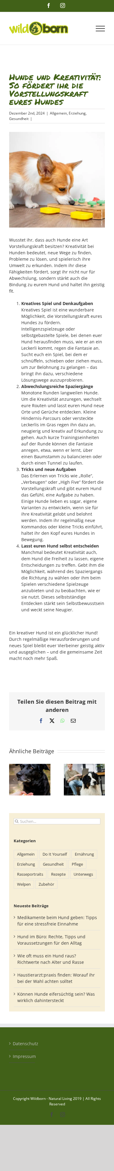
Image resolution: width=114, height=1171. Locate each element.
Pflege (77, 864)
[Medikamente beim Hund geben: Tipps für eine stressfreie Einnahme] (29, 767)
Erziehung (77, 113)
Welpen (24, 884)
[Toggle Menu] (100, 28)
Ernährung (84, 854)
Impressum (22, 1056)
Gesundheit (19, 118)
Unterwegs (83, 874)
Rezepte (58, 874)
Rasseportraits (30, 874)
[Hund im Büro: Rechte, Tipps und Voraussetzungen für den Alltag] (84, 767)
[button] (13, 779)
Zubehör (46, 884)
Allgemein (58, 113)
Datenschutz (22, 1043)
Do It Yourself (55, 854)
